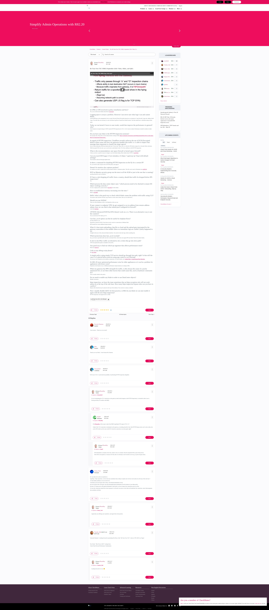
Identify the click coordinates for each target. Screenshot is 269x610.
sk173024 (94, 252)
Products (142, 8)
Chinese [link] (152, 600)
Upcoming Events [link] (139, 596)
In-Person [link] (174, 142)
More (178, 8)
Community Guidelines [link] (92, 592)
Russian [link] (152, 598)
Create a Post (176, 46)
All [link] (163, 142)
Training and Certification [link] (125, 596)
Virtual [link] (168, 142)
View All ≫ (163, 101)
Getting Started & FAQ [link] (93, 590)
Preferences (236, 2)
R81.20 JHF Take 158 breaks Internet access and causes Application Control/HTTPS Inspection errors (167, 119)
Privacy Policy (104, 2)
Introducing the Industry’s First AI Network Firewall (169, 113)
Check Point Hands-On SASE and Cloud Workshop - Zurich (168, 150)
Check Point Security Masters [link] (125, 590)
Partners (171, 8)
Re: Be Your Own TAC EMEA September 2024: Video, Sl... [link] (123, 49)
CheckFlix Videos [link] (107, 594)
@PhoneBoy (97, 424)
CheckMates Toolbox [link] (140, 590)
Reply (149, 310)
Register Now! (98, 32)
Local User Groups (160, 8)
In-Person (163, 145)
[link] (168, 606)
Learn (150, 8)
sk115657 (110, 187)
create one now (258, 603)
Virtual (162, 154)
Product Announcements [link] (140, 594)
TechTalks (122, 594)
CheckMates (92, 49)
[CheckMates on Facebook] (177, 606)
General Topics (105, 49)
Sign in (182, 603)
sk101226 (111, 111)
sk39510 (144, 169)
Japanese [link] (153, 594)
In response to (96, 395)
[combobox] (128, 54)
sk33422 (96, 209)
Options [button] (154, 49)
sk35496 (96, 192)
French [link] (152, 592)
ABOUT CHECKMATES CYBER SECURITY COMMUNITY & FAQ (160, 5)
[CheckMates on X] (171, 606)
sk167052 (136, 152)
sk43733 (97, 247)
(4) (111, 310)
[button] (219, 2)
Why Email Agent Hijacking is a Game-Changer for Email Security (169, 159)
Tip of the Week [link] (123, 592)
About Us (144, 608)
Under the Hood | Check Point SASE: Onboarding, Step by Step (168, 188)
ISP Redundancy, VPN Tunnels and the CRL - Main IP (169, 126)
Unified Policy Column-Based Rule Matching (135, 259)
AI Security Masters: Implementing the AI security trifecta (168, 170)
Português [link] (153, 596)
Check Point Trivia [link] (108, 592)
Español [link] (152, 590)
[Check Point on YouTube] (174, 606)
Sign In (180, 5)
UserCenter (149, 608)
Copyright (132, 608)
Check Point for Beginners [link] (109, 590)
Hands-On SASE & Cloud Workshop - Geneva (167, 179)
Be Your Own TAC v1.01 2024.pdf (99, 299)
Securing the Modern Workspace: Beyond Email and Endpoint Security (169, 198)
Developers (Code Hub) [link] (140, 592)
